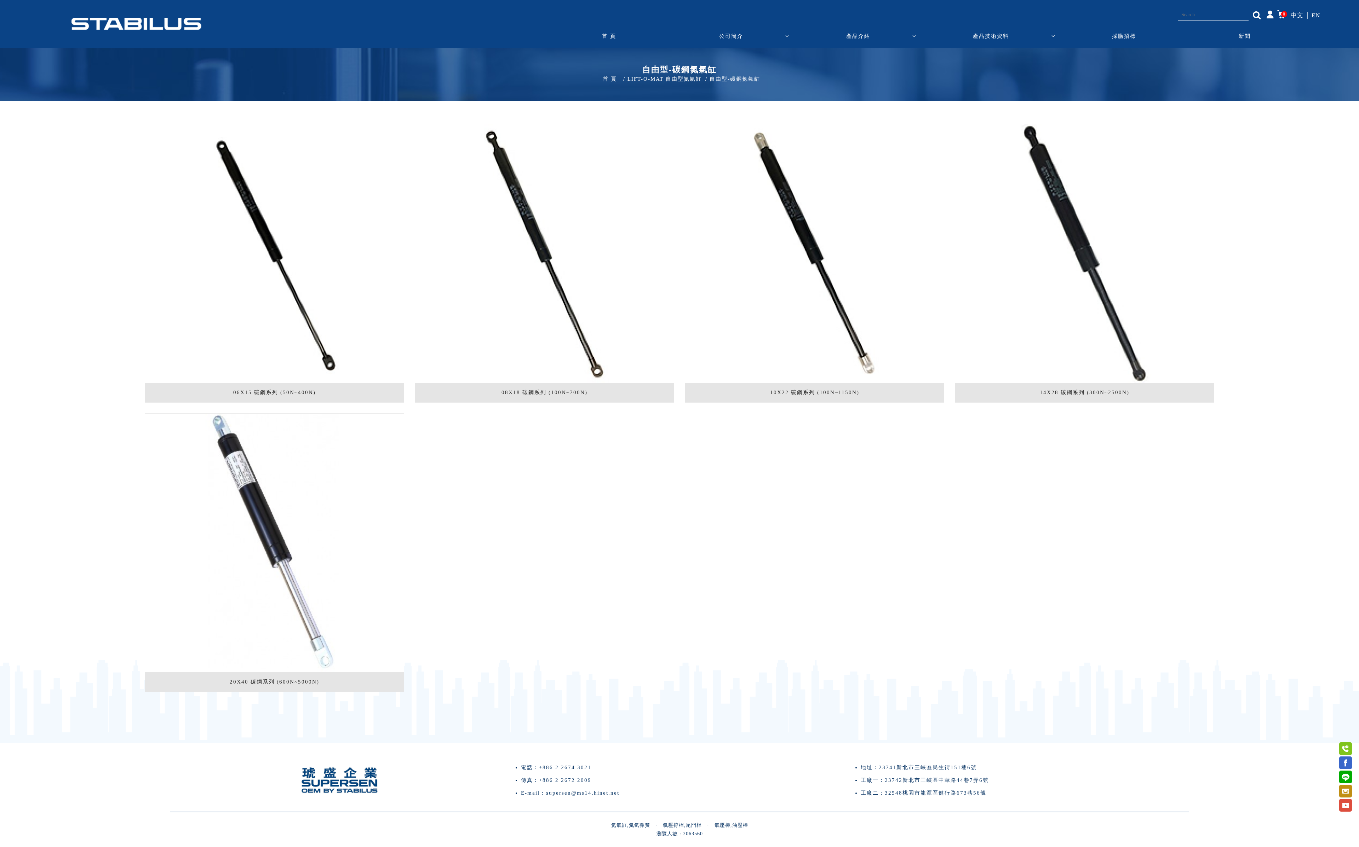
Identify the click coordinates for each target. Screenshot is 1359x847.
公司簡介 (731, 36)
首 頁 (609, 36)
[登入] (1270, 14)
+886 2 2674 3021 (565, 767)
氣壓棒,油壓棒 (731, 825)
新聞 (1245, 36)
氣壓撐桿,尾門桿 (682, 825)
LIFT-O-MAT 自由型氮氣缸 (664, 79)
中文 (1297, 15)
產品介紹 (858, 36)
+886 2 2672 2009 (565, 780)
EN (1316, 15)
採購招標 (1124, 36)
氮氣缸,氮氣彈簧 (630, 825)
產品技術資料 (991, 36)
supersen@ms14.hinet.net (582, 793)
